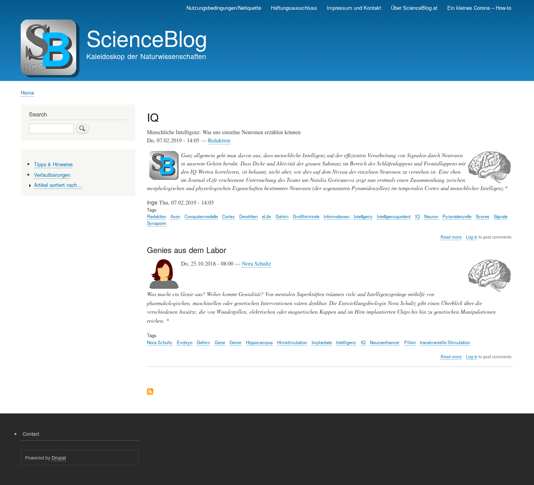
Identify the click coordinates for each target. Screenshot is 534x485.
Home (27, 92)
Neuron (431, 216)
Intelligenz (363, 216)
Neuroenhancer (385, 342)
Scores (482, 216)
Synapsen (156, 223)
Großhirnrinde (306, 216)
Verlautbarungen (52, 174)
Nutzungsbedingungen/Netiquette (223, 7)
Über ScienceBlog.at (414, 7)
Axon (175, 216)
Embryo (184, 342)
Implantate (322, 342)
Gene (220, 342)
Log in (471, 237)
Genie (235, 342)
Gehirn (282, 216)
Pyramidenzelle (457, 216)
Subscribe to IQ (150, 392)
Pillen (410, 342)
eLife (266, 216)
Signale (500, 216)
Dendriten (248, 216)
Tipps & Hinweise (53, 164)
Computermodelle (201, 216)
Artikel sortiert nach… (58, 185)
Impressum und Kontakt (354, 7)
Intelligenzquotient (393, 216)
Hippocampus (259, 342)
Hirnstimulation (292, 342)
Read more (451, 237)
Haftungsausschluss (294, 7)
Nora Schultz (256, 263)
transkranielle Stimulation (445, 342)
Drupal (59, 457)
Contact (31, 433)
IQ (417, 216)
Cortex (228, 216)
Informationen (336, 216)
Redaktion (219, 140)
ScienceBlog (146, 37)
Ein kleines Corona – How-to (479, 7)
